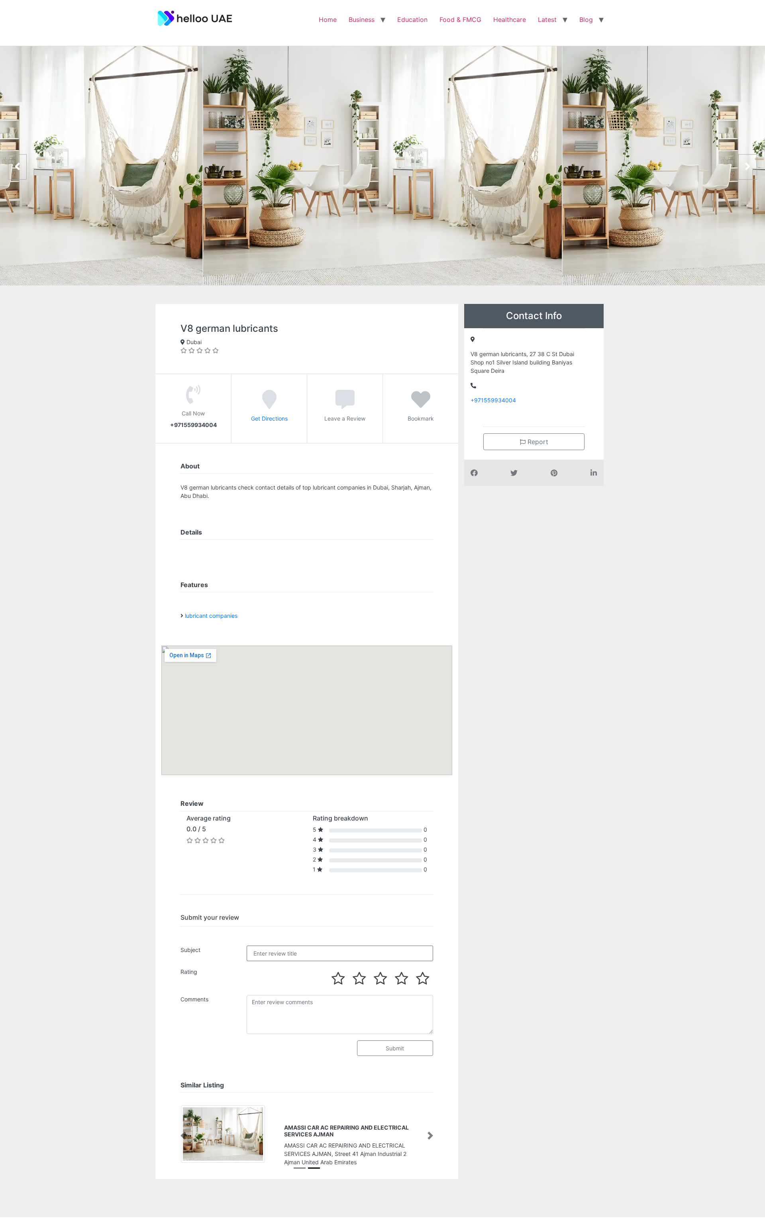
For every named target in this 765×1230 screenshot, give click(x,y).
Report (537, 442)
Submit (395, 1048)
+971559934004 (493, 400)
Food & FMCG (460, 20)
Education (412, 20)
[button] (183, 1136)
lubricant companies (211, 615)
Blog (586, 20)
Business (362, 20)
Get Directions (269, 418)
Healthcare (509, 20)
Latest (547, 20)
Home (328, 20)
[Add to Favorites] (420, 405)
